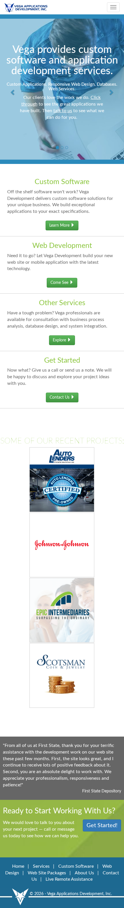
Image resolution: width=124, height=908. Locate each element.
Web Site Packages (47, 873)
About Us (84, 873)
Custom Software (76, 866)
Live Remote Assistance (69, 879)
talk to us (62, 110)
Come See (59, 283)
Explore (60, 340)
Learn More (60, 225)
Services (41, 866)
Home (18, 866)
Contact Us (60, 397)
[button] (13, 86)
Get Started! (102, 825)
